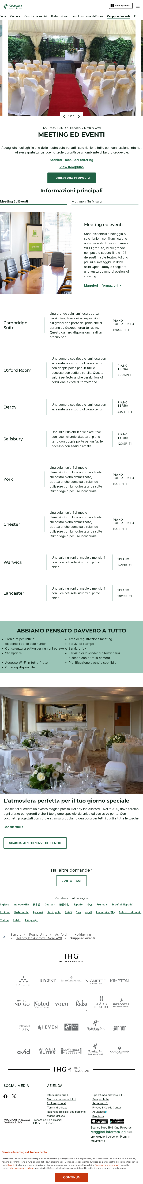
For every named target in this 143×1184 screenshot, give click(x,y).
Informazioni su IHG (58, 1094)
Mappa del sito (56, 1115)
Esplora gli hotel (56, 1103)
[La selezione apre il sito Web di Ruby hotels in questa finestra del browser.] (81, 1003)
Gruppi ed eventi (118, 16)
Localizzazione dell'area (87, 16)
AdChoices (98, 1111)
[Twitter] (14, 1096)
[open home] (5, 936)
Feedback (98, 1116)
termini (12, 1164)
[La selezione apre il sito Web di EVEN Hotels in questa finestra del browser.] (47, 1027)
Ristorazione (59, 16)
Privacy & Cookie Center (106, 1107)
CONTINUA (71, 1177)
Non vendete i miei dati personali (66, 1111)
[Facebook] (6, 1096)
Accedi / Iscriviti (123, 5)
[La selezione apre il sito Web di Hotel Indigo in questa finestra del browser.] (21, 1003)
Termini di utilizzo (57, 1107)
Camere (15, 16)
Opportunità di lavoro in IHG (108, 1094)
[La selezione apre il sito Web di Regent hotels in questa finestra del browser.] (47, 980)
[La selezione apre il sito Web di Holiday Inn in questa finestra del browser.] (95, 1027)
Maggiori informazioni (101, 285)
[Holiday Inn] (12, 6)
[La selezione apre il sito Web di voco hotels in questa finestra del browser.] (61, 1003)
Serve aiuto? (100, 1103)
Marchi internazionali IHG (61, 1099)
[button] (138, 5)
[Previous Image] (64, 116)
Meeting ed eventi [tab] (14, 201)
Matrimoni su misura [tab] (87, 201)
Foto (137, 16)
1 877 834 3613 (44, 1123)
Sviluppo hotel (100, 1099)
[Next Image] (78, 116)
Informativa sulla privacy (22, 1167)
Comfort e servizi (35, 16)
